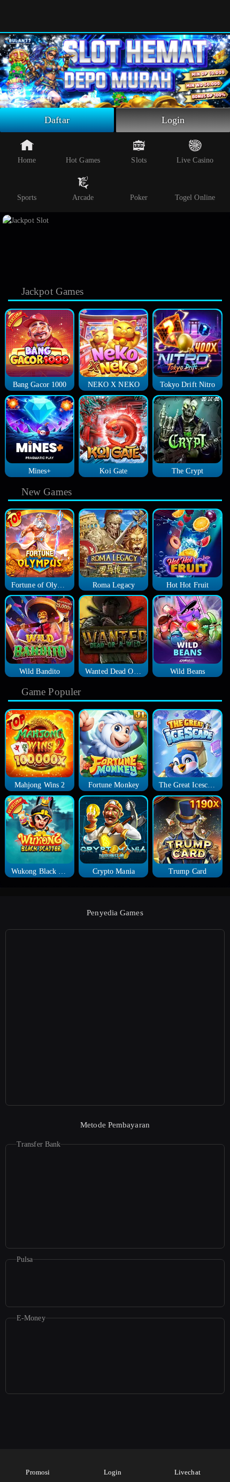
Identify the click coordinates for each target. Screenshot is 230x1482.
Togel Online (195, 198)
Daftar (57, 120)
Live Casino (195, 160)
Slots (139, 160)
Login (173, 120)
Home (27, 160)
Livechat (187, 1472)
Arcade (83, 198)
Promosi (38, 1472)
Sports (27, 198)
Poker (139, 198)
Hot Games (83, 160)
